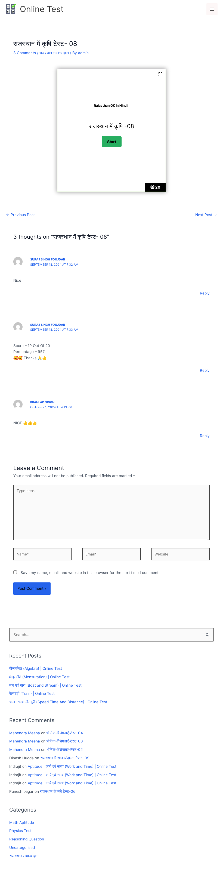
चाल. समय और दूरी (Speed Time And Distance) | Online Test (58, 702)
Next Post (206, 215)
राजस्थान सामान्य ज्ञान (54, 53)
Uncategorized (22, 847)
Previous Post (20, 215)
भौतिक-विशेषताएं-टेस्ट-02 (65, 749)
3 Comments (24, 53)
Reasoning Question (26, 839)
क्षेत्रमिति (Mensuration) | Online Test (39, 677)
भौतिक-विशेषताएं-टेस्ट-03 (65, 741)
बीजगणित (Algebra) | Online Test (35, 668)
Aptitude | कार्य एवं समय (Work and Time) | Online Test (72, 766)
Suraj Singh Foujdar (47, 259)
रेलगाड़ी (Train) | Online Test (32, 693)
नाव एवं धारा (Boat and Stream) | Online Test (45, 685)
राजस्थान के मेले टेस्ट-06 (58, 791)
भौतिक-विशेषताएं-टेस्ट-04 (65, 733)
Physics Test (20, 830)
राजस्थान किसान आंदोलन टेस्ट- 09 (64, 758)
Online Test (42, 9)
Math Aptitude (21, 822)
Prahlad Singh (42, 402)
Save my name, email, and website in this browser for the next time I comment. (90, 572)
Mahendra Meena (24, 733)
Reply (205, 293)
